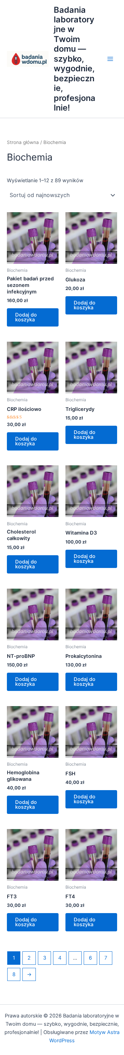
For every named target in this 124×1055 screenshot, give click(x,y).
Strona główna (23, 142)
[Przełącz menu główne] (110, 59)
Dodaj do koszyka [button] (26, 317)
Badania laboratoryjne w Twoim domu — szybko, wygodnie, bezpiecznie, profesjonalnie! (74, 59)
